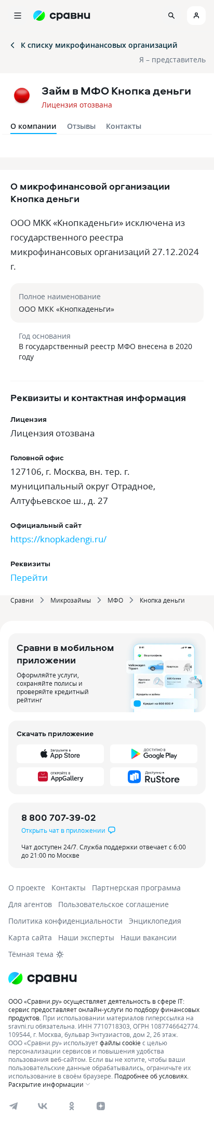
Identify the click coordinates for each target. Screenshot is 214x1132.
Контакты (123, 126)
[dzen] (101, 1106)
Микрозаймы (70, 600)
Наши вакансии (149, 937)
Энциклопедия (155, 921)
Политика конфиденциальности (65, 921)
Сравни (22, 600)
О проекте (26, 888)
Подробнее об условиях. (151, 1076)
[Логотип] (107, 978)
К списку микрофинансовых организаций (99, 45)
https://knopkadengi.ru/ (58, 539)
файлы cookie (120, 1042)
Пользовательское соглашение (113, 904)
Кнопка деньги (162, 600)
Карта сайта (30, 937)
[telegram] (13, 1106)
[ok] (71, 1106)
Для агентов (30, 904)
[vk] (42, 1106)
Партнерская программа (136, 888)
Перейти (29, 577)
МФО (115, 600)
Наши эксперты (86, 937)
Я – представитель (172, 59)
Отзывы (81, 126)
